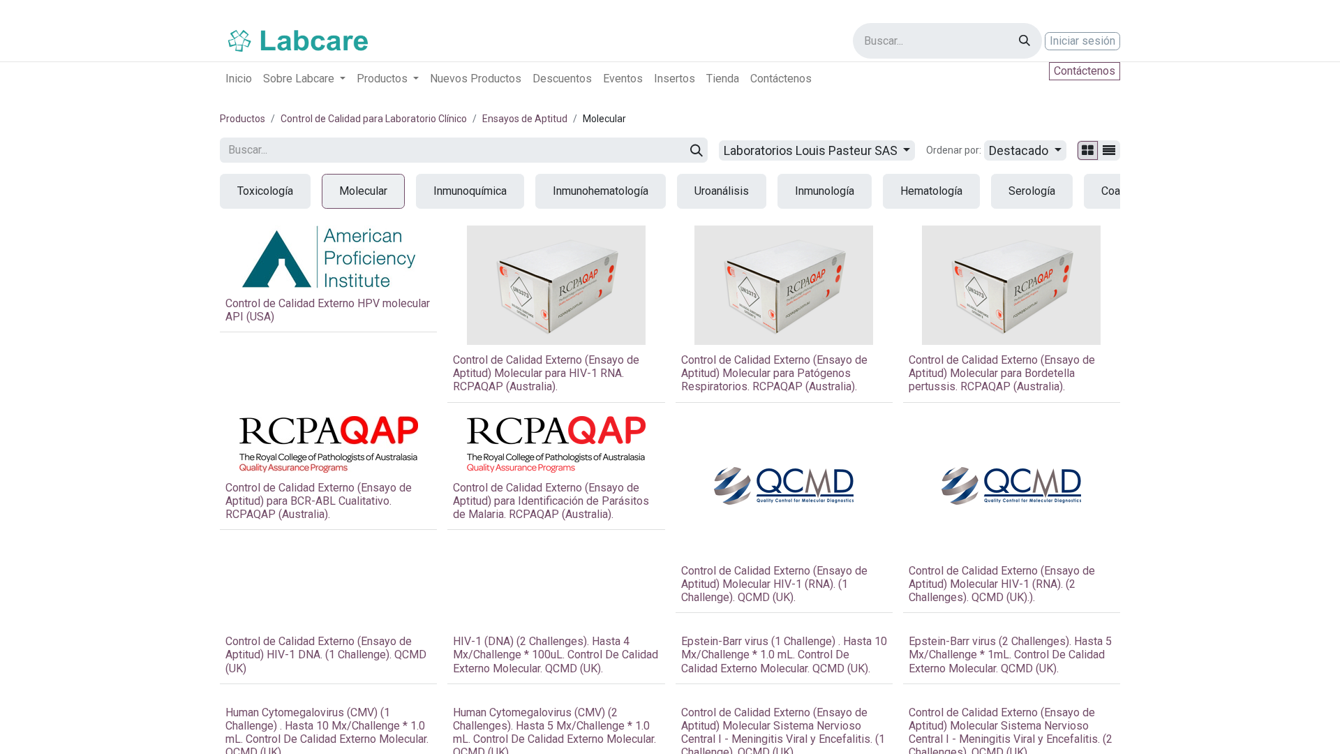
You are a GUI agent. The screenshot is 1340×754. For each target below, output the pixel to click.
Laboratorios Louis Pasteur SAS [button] (812, 150)
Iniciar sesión (1082, 40)
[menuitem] (239, 79)
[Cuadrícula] (1088, 150)
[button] (1025, 150)
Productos (242, 118)
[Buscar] (1024, 41)
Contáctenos (1084, 70)
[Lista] (1109, 150)
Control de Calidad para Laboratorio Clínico (374, 118)
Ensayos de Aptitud (524, 118)
